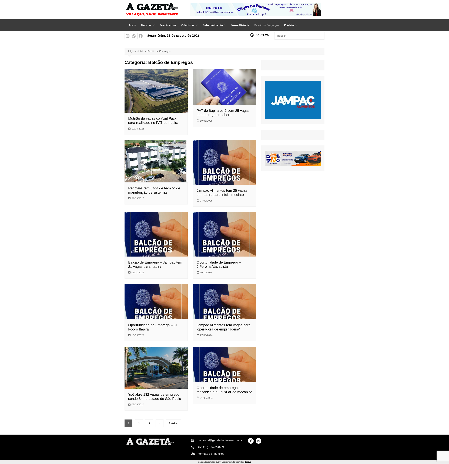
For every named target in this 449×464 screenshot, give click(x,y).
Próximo (173, 423)
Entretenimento (213, 25)
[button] (148, 25)
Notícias (146, 25)
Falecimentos (168, 25)
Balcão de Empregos (266, 25)
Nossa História (240, 25)
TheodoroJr (245, 461)
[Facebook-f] (251, 441)
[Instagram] (128, 36)
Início (132, 25)
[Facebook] (141, 36)
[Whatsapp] (134, 36)
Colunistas (187, 25)
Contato (289, 25)
